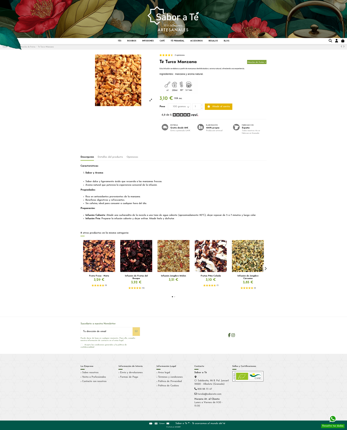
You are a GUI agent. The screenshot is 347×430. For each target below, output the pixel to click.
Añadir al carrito (221, 106)
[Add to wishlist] (113, 244)
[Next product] (344, 47)
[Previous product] (342, 47)
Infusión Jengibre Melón (173, 276)
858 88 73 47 (204, 389)
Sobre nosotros (90, 372)
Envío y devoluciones (131, 372)
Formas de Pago (129, 377)
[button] (119, 41)
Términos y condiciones (170, 377)
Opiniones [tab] (132, 157)
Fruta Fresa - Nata (99, 276)
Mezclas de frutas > (256, 62)
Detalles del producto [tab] (110, 157)
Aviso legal (164, 372)
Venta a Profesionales (94, 377)
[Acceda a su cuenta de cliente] (336, 41)
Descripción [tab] (87, 157)
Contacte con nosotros (94, 381)
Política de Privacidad (170, 381)
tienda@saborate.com (209, 394)
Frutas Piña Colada (211, 276)
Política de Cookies (168, 386)
